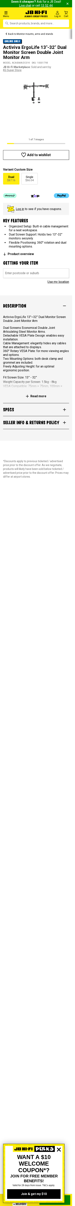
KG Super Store (12, 70)
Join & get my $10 (34, 1194)
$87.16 (11, 178)
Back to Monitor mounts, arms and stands (30, 34)
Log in (20, 209)
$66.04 (29, 178)
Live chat (25, 5)
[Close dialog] (59, 1163)
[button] (12, 14)
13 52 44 (47, 5)
